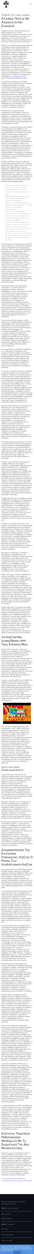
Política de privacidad (7, 1234)
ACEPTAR (17, 1252)
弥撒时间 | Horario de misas (9, 1208)
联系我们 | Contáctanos (8, 1224)
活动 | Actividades (6, 1218)
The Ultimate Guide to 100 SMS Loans (14, 1178)
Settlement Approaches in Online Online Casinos (17, 1180)
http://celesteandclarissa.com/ (17, 78)
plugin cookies (30, 1251)
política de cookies (17, 1249)
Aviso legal (4, 1228)
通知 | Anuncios (5, 1214)
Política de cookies (6, 1240)
